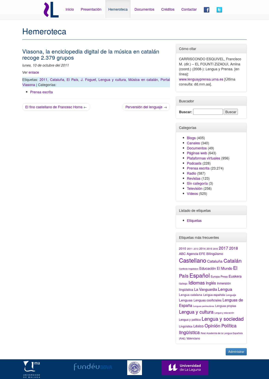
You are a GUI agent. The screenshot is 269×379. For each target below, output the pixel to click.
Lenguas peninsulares (203, 306)
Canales (193, 142)
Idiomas (196, 282)
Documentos (144, 9)
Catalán (233, 260)
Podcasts (194, 163)
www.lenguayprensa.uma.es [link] (201, 79)
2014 (202, 248)
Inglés (211, 283)
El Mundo (224, 268)
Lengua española (214, 295)
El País (72, 79)
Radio (191, 173)
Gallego (183, 283)
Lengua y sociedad (223, 318)
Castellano (192, 260)
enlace (34, 72)
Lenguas (186, 299)
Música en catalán (143, 79)
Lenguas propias (225, 306)
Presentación (91, 9)
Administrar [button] (236, 351)
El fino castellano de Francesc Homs (54, 106)
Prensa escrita (41, 91)
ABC (182, 253)
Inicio (70, 9)
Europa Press (219, 276)
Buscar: (185, 111)
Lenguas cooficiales (208, 300)
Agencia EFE (196, 253)
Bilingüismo (214, 253)
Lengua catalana (190, 294)
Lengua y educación (224, 312)
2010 (182, 248)
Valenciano (193, 338)
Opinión (212, 325)
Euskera (235, 276)
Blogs (191, 137)
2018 (233, 248)
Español (199, 275)
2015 (209, 248)
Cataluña (57, 79)
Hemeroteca (118, 9)
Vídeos (192, 193)
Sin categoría (197, 183)
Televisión (194, 188)
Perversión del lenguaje (143, 106)
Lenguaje (231, 295)
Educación (207, 268)
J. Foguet (88, 79)
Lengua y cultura (112, 79)
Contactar (189, 9)
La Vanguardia (205, 289)
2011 (43, 79)
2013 (196, 248)
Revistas (193, 178)
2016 (215, 248)
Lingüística (185, 326)
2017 (223, 248)
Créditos (167, 9)
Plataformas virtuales (203, 157)
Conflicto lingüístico (188, 268)
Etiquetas (194, 220)
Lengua (225, 289)
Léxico (198, 325)
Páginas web (197, 152)
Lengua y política (190, 319)
